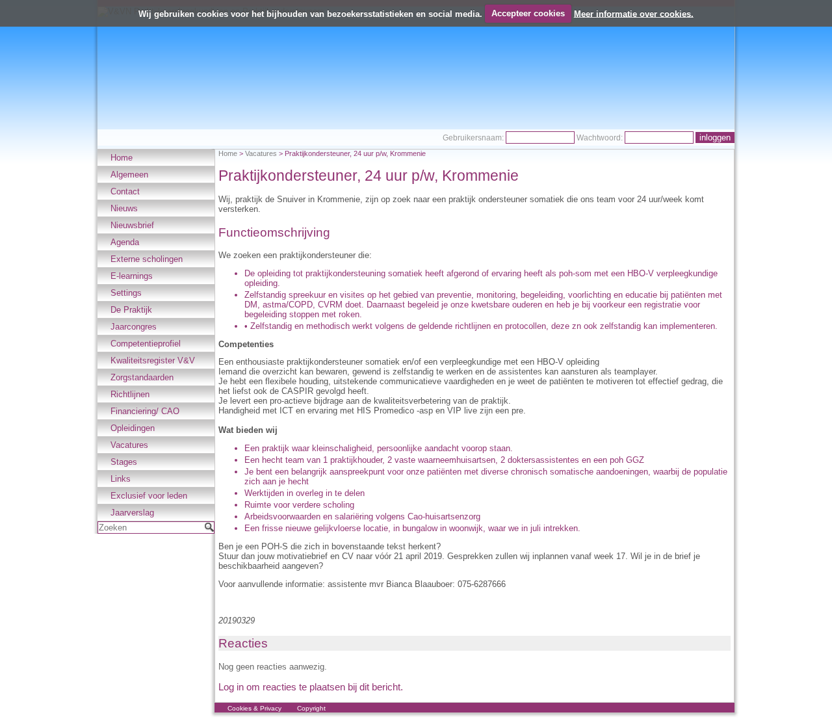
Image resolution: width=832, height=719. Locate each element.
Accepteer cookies (528, 13)
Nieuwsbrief (132, 225)
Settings (126, 293)
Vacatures (129, 445)
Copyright (311, 708)
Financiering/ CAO (144, 411)
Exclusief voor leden (148, 496)
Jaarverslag (132, 512)
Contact (125, 191)
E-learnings (131, 276)
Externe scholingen (146, 259)
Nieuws (124, 208)
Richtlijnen (130, 394)
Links (120, 479)
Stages (123, 462)
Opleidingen (132, 428)
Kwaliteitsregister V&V (152, 360)
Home (121, 158)
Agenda (124, 242)
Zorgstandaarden (142, 377)
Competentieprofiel (145, 343)
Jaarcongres (133, 327)
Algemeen (129, 174)
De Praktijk (131, 310)
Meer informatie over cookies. (634, 13)
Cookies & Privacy (254, 708)
